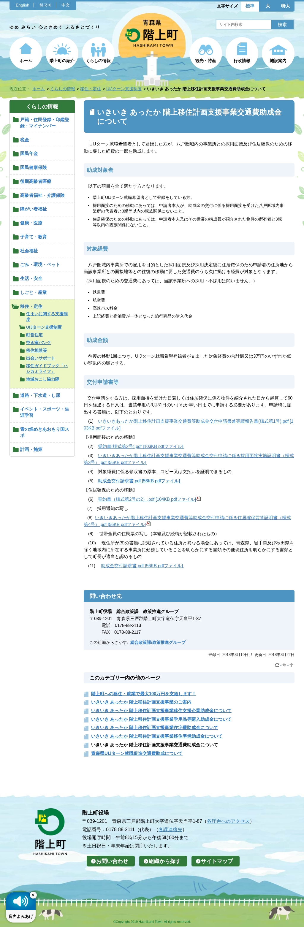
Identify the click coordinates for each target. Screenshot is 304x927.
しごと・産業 (33, 292)
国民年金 (29, 153)
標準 (250, 5)
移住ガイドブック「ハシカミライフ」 (47, 368)
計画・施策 (31, 449)
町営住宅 (34, 334)
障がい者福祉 (33, 208)
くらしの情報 (98, 60)
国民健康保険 (33, 167)
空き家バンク (38, 342)
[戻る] (285, 663)
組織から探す (165, 861)
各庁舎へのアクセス (228, 821)
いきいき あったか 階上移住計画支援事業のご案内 (141, 701)
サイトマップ (217, 861)
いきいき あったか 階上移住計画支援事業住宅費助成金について (154, 727)
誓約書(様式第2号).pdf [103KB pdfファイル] (140, 446)
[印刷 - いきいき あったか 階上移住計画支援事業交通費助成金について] (277, 663)
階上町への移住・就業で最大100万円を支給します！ (143, 693)
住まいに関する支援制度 (47, 316)
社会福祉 (29, 250)
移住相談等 (36, 350)
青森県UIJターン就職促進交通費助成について (137, 753)
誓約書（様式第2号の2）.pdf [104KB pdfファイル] (147, 499)
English (22, 5)
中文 (65, 5)
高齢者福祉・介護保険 (42, 195)
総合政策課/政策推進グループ (158, 642)
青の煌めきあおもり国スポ (44, 432)
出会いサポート (40, 358)
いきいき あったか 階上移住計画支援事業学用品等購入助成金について (161, 719)
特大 (285, 5)
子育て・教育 (33, 236)
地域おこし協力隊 (42, 379)
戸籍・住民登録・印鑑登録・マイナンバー (44, 122)
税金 (24, 139)
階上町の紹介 (62, 60)
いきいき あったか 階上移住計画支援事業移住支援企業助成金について (161, 710)
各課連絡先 (170, 829)
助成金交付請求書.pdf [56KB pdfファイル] (142, 565)
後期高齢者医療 (35, 181)
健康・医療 (31, 222)
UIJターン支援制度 (124, 88)
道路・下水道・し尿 (40, 395)
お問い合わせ (112, 861)
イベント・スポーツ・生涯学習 (44, 412)
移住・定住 (90, 88)
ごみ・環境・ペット (40, 264)
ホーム (26, 60)
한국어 (45, 5)
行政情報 (242, 60)
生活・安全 (31, 278)
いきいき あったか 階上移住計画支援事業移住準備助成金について (157, 736)
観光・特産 (205, 60)
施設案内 (278, 60)
